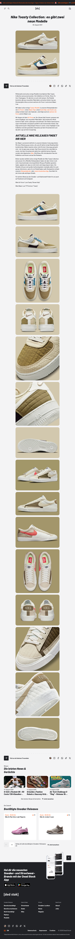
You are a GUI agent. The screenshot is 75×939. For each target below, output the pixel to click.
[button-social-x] (70, 86)
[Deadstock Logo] (37, 8)
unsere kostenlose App (41, 171)
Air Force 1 (21, 110)
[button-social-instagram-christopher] (50, 86)
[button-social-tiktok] (66, 86)
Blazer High (32, 110)
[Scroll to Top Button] (68, 858)
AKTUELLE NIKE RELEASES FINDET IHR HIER (36, 137)
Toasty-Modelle (34, 108)
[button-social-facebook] (58, 86)
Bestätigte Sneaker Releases (21, 809)
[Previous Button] (6, 844)
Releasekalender (26, 171)
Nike (32, 153)
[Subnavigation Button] (5, 8)
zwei (48, 110)
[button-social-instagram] (54, 86)
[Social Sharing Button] (6, 86)
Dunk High (43, 110)
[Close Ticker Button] (70, 3)
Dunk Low (53, 110)
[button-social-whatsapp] (62, 86)
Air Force (30, 117)
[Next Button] (11, 844)
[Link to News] (8, 8)
